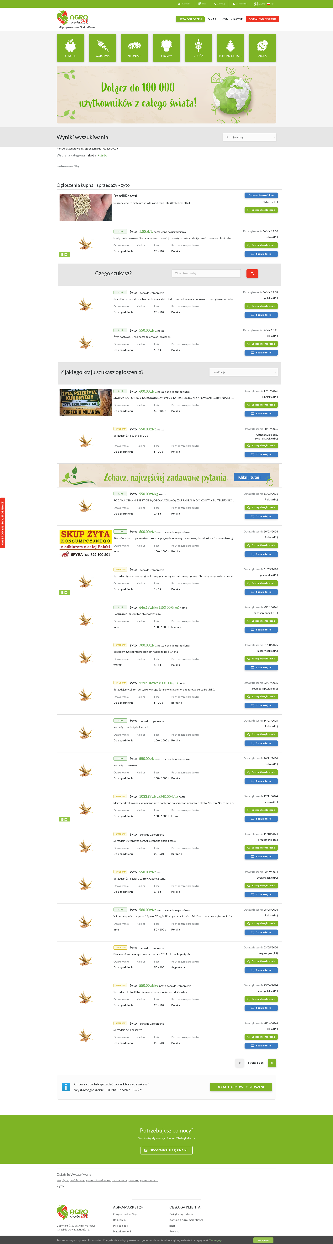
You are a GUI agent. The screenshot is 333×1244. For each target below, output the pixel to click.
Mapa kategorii (122, 1231)
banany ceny (119, 1180)
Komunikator (232, 19)
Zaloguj (220, 3)
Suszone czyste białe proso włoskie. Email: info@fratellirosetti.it (152, 203)
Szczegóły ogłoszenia (263, 209)
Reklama (174, 1231)
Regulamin (119, 1219)
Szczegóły (215, 1240)
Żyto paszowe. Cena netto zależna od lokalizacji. (142, 336)
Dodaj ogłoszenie (262, 19)
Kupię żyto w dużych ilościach (131, 727)
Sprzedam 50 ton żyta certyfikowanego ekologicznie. (145, 840)
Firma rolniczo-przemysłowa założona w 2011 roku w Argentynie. (152, 954)
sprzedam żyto (149, 1180)
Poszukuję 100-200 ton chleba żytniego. (137, 613)
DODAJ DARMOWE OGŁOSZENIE (241, 1087)
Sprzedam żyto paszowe (128, 1029)
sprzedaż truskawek (98, 1180)
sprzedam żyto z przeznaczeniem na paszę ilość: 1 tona (146, 651)
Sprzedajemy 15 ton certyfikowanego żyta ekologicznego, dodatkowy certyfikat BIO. (164, 689)
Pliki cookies (120, 1225)
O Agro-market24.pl (125, 1214)
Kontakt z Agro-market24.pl (186, 1219)
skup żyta (63, 1180)
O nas (212, 19)
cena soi (134, 1180)
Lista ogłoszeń (190, 19)
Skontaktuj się (263, 253)
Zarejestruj (241, 3)
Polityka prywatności (181, 1214)
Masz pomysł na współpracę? (2, 522)
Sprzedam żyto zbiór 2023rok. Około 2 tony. (140, 878)
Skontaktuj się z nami (168, 1150)
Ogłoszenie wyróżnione (261, 195)
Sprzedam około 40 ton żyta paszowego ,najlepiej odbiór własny (152, 992)
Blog (203, 3)
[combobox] (250, 137)
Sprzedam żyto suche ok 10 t (131, 435)
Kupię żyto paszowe (125, 765)
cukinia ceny (77, 1180)
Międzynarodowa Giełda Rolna (77, 27)
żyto (103, 155)
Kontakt (186, 3)
